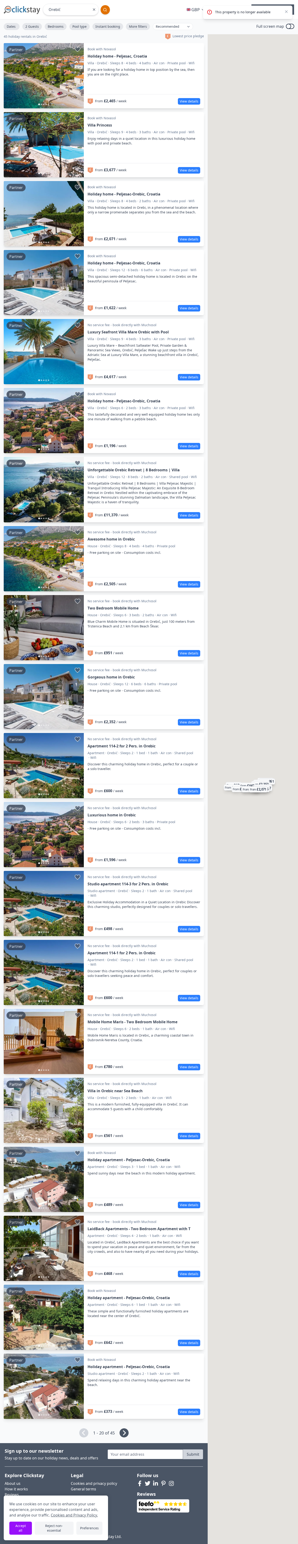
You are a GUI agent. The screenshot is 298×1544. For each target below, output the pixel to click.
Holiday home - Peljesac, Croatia (117, 56)
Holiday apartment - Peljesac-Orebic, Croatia (129, 1159)
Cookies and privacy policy (94, 1483)
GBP (195, 9)
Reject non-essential (54, 1528)
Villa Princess (100, 125)
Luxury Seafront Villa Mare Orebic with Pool (128, 332)
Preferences (89, 1528)
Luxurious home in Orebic (112, 815)
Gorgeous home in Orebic (111, 677)
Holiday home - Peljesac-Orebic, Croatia (124, 194)
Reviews (12, 1494)
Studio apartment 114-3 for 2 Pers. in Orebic (128, 884)
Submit (193, 1454)
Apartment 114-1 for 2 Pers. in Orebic (122, 952)
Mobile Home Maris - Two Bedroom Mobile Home (132, 1021)
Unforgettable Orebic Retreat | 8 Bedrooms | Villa (134, 469)
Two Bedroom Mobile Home (113, 608)
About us (12, 1483)
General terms (83, 1489)
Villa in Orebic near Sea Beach (115, 1090)
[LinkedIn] (155, 1483)
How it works (16, 1489)
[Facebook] (139, 1483)
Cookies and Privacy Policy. (74, 1515)
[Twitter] (147, 1483)
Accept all (20, 1528)
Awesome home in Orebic (111, 539)
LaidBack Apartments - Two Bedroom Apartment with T (139, 1228)
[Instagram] (171, 1483)
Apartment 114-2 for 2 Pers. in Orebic (122, 746)
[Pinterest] (163, 1483)
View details (189, 101)
